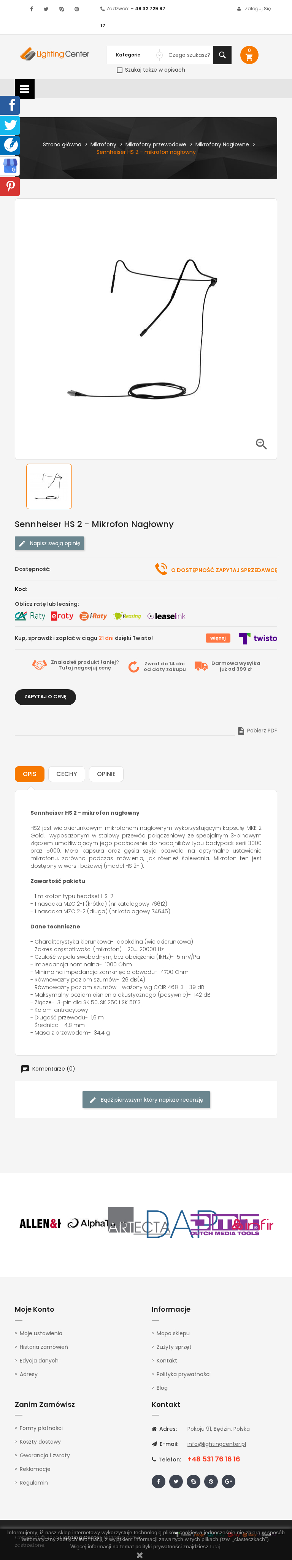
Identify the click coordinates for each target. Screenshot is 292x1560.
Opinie (106, 774)
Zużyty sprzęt (174, 1347)
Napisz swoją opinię (55, 543)
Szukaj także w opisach (154, 70)
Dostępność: (33, 569)
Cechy (66, 774)
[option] (54, 486)
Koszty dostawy (40, 1442)
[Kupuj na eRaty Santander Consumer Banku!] (62, 616)
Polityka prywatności (184, 1374)
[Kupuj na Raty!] (30, 616)
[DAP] (182, 1224)
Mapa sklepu (173, 1333)
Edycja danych (39, 1360)
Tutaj (66, 667)
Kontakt (167, 1360)
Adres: (167, 1429)
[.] (31, 9)
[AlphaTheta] (97, 1224)
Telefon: (169, 1459)
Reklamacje (35, 1469)
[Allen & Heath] (55, 1224)
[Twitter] (10, 125)
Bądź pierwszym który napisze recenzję (151, 1100)
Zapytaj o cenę (45, 696)
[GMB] (10, 165)
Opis (29, 774)
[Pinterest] (10, 186)
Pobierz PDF (256, 730)
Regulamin (34, 1482)
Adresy (29, 1374)
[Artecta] (139, 1224)
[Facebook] (10, 104)
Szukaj (222, 55)
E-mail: (168, 1444)
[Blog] (11, 144)
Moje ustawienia (41, 1333)
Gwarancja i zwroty (45, 1455)
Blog (162, 1388)
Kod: (21, 589)
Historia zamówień (44, 1347)
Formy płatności (41, 1428)
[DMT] (225, 1224)
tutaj (215, 1546)
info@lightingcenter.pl (216, 1444)
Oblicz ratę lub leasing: (47, 604)
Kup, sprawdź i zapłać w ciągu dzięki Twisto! (84, 638)
